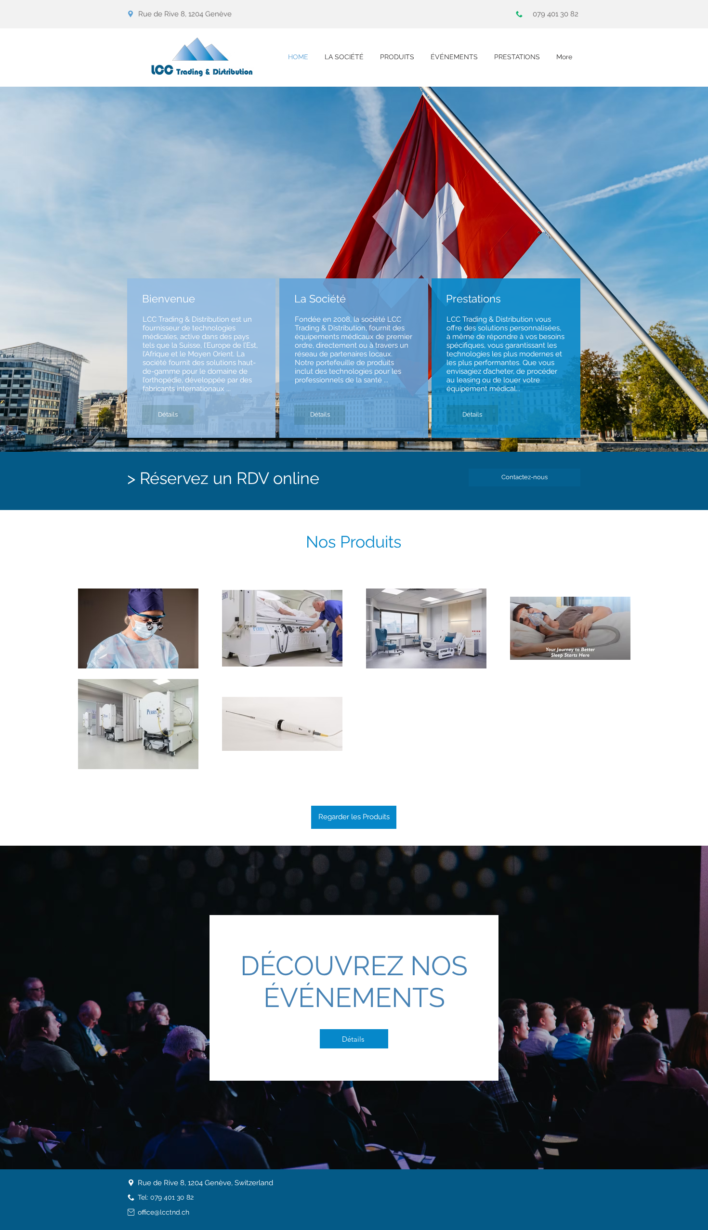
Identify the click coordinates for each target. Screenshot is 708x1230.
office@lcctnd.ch (163, 1212)
